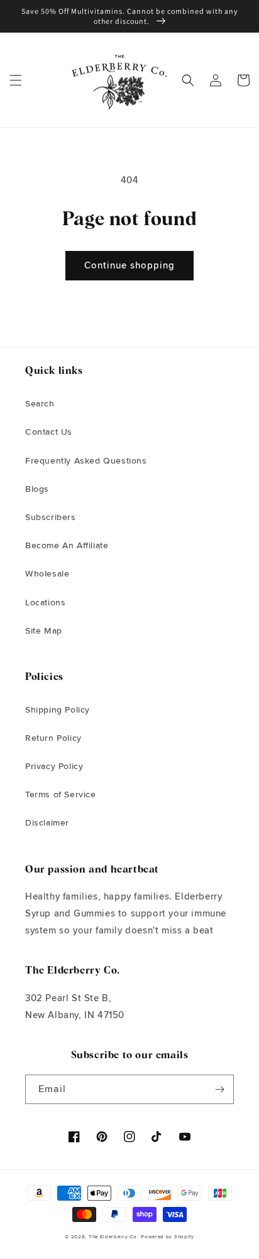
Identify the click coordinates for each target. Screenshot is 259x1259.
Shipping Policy (57, 710)
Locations (45, 602)
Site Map (43, 631)
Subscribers (50, 517)
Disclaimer (47, 823)
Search (40, 404)
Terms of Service (60, 794)
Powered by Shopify (167, 1237)
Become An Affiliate (66, 545)
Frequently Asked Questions (86, 461)
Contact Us (48, 432)
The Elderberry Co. (114, 1237)
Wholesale (47, 574)
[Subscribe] (219, 1089)
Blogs (37, 489)
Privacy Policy (54, 766)
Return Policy (53, 738)
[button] (16, 80)
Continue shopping (129, 265)
